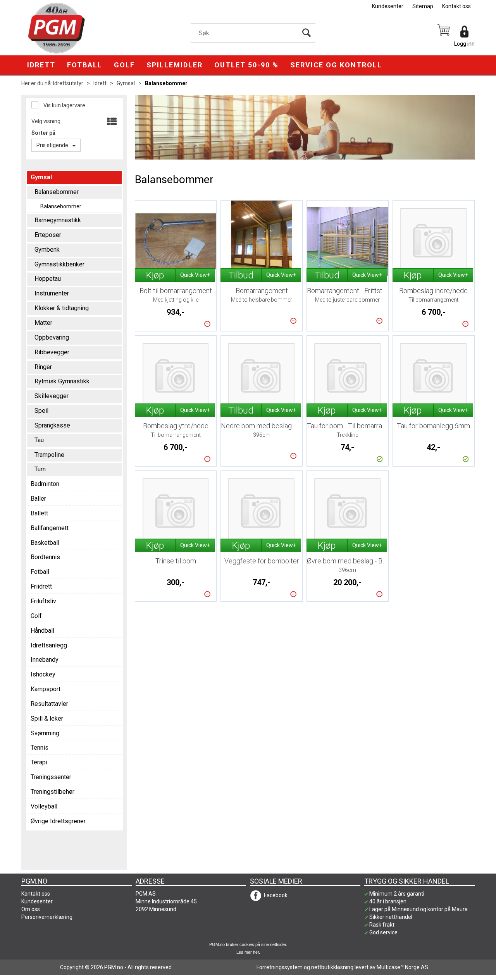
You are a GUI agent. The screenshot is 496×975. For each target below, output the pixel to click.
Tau (39, 440)
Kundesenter (387, 6)
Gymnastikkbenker (59, 264)
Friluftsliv (43, 601)
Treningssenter (51, 777)
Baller (38, 498)
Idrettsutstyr (68, 83)
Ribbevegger (51, 352)
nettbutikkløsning (332, 967)
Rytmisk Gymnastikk (62, 381)
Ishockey (43, 674)
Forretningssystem (280, 967)
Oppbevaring (51, 337)
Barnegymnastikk (57, 220)
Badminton (45, 483)
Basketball (45, 542)
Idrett (41, 65)
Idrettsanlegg (49, 645)
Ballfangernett (50, 528)
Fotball (84, 65)
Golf (124, 65)
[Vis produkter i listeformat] (111, 122)
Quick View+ (195, 275)
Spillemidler (174, 65)
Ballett (39, 513)
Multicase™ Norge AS (402, 967)
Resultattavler (49, 703)
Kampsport (45, 689)
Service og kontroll (336, 65)
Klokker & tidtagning (61, 308)
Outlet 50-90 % (246, 65)
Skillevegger (51, 396)
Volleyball (44, 806)
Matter (43, 322)
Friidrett (41, 586)
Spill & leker (47, 718)
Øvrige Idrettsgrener (58, 821)
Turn (40, 469)
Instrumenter (51, 293)
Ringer (43, 367)
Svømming (45, 733)
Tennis (39, 747)
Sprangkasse (52, 425)
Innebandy (45, 659)
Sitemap (422, 6)
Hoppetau (47, 278)
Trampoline (49, 454)
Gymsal (126, 83)
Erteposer (47, 235)
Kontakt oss (456, 6)
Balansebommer (166, 83)
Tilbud (240, 275)
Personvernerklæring (46, 917)
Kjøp (155, 275)
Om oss (30, 909)
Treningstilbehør (52, 791)
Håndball (42, 630)
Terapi (39, 762)
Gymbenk (47, 249)
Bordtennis (45, 557)
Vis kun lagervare (63, 105)
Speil (41, 410)
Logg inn (464, 44)
